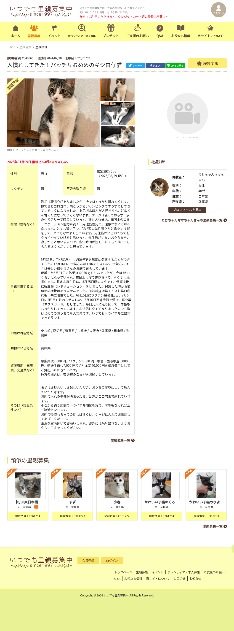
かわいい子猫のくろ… (161, 501)
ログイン (112, 560)
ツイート (137, 65)
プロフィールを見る (187, 209)
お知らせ (195, 578)
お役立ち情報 (180, 35)
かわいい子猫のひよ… (206, 501)
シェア (156, 65)
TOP (12, 47)
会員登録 (88, 560)
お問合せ (180, 578)
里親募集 (34, 35)
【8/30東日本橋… (27, 501)
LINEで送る (177, 65)
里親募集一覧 (120, 440)
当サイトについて (210, 35)
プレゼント (111, 35)
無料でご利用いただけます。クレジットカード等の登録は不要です (124, 16)
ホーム (15, 35)
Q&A (160, 35)
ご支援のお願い (137, 35)
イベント (54, 35)
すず (72, 501)
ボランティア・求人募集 (184, 572)
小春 (117, 501)
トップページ (123, 572)
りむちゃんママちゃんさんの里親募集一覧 (192, 220)
